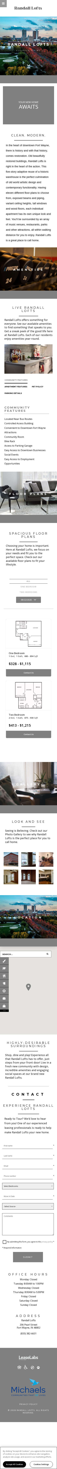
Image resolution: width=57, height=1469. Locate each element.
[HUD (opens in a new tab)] (20, 1367)
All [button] (28, 581)
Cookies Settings (41, 1464)
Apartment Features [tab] (16, 387)
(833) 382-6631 (28, 1333)
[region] (28, 1458)
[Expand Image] (11, 859)
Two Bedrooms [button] (28, 592)
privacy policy (47, 1242)
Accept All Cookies (14, 1464)
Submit (28, 1257)
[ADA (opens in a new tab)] (27, 1367)
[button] (3, 3)
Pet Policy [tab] (37, 387)
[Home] (28, 8)
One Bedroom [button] (29, 586)
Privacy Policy (28, 1404)
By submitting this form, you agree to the (24, 1242)
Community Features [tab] (16, 380)
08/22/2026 (26, 599)
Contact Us (29, 672)
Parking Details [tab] (13, 393)
